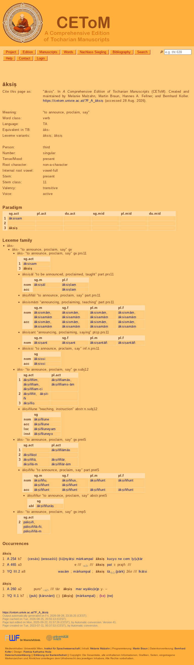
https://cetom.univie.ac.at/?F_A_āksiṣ (73, 101)
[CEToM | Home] (97, 23)
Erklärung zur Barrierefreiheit (50, 655)
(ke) (103, 596)
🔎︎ (161, 52)
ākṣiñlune (41, 419)
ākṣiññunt (42, 485)
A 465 (11, 565)
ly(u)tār (137, 559)
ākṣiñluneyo (43, 434)
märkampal (84, 559)
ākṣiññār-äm (61, 464)
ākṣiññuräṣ (45, 506)
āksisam (15, 218)
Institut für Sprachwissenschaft (62, 648)
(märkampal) (85, 596)
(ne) (110, 596)
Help (9, 58)
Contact (24, 58)
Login (41, 58)
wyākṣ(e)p (91, 589)
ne (120, 559)
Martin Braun (140, 648)
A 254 (11, 559)
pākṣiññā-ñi (32, 527)
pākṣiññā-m (32, 531)
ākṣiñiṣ (29, 403)
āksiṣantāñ (98, 343)
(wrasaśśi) (49, 559)
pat (109, 565)
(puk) (33, 596)
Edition (28, 52)
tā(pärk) (116, 571)
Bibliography (122, 52)
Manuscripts (48, 52)
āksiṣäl (39, 285)
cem (126, 559)
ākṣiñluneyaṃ (45, 429)
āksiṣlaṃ (69, 285)
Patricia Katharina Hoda (37, 651)
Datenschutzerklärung (18, 655)
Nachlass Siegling (93, 52)
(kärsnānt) (47, 596)
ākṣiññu (40, 480)
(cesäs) (34, 559)
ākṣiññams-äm (63, 384)
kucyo (112, 559)
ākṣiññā (29, 459)
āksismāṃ (42, 312)
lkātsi (143, 571)
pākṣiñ (28, 522)
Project (11, 52)
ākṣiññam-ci (33, 389)
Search (142, 52)
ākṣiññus (69, 480)
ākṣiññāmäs (61, 450)
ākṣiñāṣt (30, 455)
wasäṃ (63, 571)
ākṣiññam (31, 384)
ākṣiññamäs (61, 380)
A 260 (11, 589)
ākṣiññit (29, 394)
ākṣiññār (58, 459)
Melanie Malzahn (100, 648)
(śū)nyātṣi (67, 559)
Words (68, 52)
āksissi (39, 359)
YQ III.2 (13, 571)
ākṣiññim (30, 380)
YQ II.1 (13, 596)
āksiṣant (40, 343)
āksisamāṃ (43, 317)
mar (79, 589)
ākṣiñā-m (30, 464)
